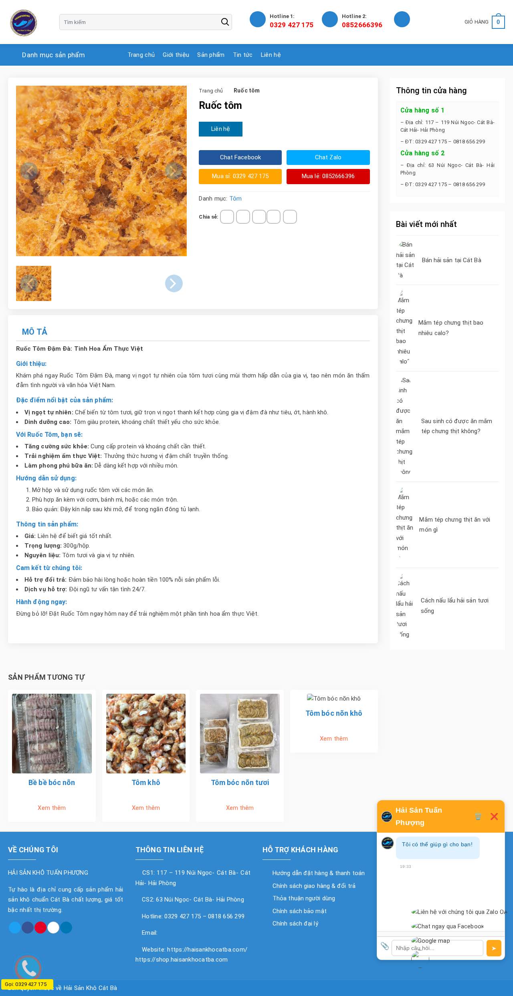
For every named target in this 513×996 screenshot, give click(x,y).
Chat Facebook (240, 157)
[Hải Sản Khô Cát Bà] (24, 22)
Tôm (235, 198)
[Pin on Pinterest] (274, 217)
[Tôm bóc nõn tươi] (240, 733)
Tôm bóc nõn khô (334, 713)
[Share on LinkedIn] (290, 217)
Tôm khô (145, 782)
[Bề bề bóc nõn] (52, 733)
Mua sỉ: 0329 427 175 (240, 176)
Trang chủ (141, 54)
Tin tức (243, 54)
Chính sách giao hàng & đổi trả (314, 886)
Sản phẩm (210, 54)
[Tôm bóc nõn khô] (334, 698)
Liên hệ (271, 54)
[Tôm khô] (146, 733)
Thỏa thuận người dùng (304, 898)
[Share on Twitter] (243, 217)
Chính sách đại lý (295, 923)
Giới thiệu (176, 54)
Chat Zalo (328, 157)
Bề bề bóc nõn (51, 782)
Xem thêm (52, 807)
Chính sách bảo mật (300, 911)
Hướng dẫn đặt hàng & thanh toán (319, 873)
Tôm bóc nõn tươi (240, 782)
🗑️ (478, 816)
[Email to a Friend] (259, 217)
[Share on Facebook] (227, 217)
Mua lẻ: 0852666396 (328, 176)
